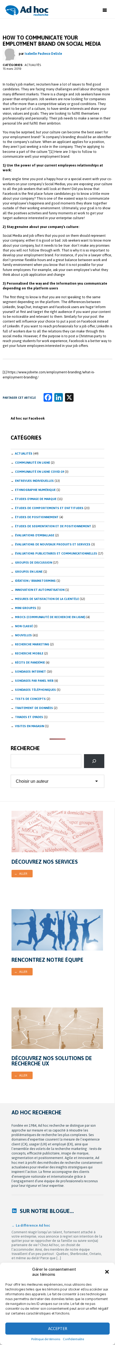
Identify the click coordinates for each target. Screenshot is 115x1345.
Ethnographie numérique (35, 489)
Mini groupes (25, 608)
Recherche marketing (32, 644)
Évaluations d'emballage (34, 535)
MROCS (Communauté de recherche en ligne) (50, 617)
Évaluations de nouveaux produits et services (52, 544)
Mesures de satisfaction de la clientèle (47, 598)
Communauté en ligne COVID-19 (39, 471)
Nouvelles (23, 635)
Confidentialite (73, 1339)
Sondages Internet (30, 671)
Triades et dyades (29, 717)
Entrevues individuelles (34, 480)
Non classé (24, 626)
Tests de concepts (30, 698)
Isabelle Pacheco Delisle (43, 54)
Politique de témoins (45, 1339)
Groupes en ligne (29, 571)
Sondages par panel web (34, 680)
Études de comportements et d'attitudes (49, 508)
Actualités (33, 65)
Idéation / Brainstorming (35, 580)
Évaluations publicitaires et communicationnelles (56, 553)
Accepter (57, 1328)
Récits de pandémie (30, 662)
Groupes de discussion (33, 562)
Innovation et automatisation (39, 589)
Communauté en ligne (32, 462)
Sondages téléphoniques (35, 689)
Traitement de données (34, 708)
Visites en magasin (29, 726)
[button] (107, 1271)
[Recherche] (94, 761)
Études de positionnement (37, 517)
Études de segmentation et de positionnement (53, 526)
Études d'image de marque (35, 499)
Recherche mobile (29, 653)
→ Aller (20, 873)
